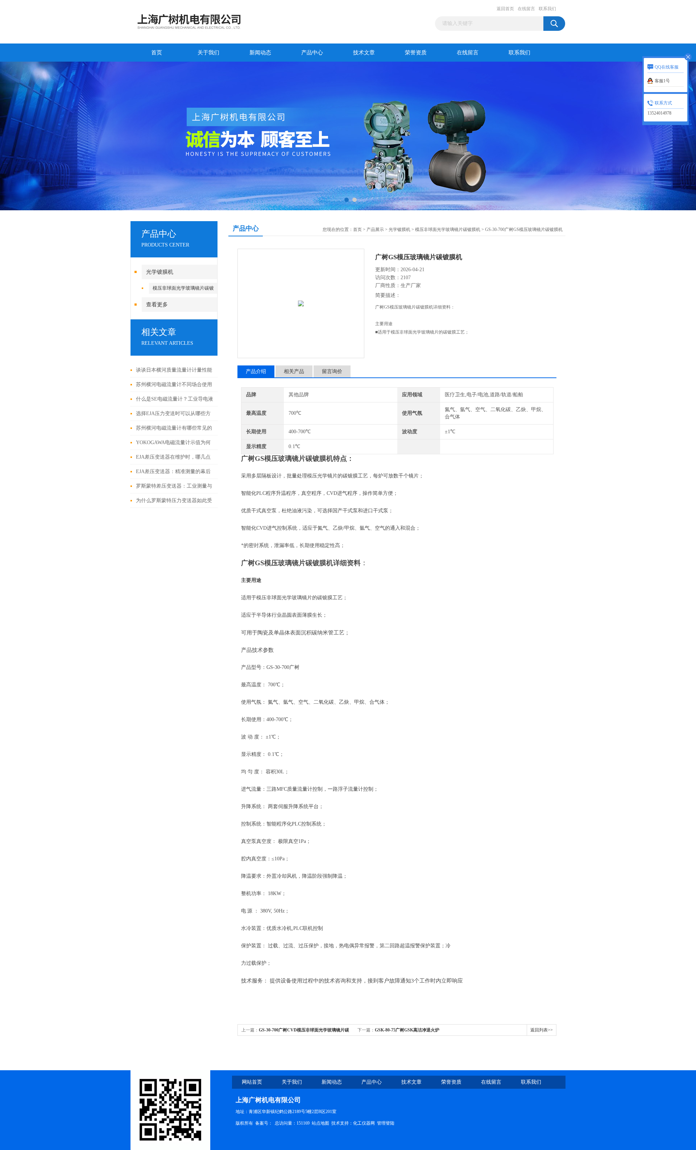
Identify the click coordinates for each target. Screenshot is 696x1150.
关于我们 (208, 52)
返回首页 (505, 8)
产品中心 (312, 52)
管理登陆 (385, 1123)
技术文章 (364, 52)
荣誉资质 (416, 52)
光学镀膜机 (159, 272)
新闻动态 (260, 52)
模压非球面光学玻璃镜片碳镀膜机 (447, 229)
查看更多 (157, 304)
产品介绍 (256, 371)
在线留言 (526, 8)
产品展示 (375, 229)
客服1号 (662, 80)
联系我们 (547, 8)
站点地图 (320, 1123)
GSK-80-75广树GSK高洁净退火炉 (407, 1030)
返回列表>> (541, 1030)
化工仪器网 (364, 1123)
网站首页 (252, 1082)
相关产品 (294, 371)
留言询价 (332, 371)
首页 (156, 52)
